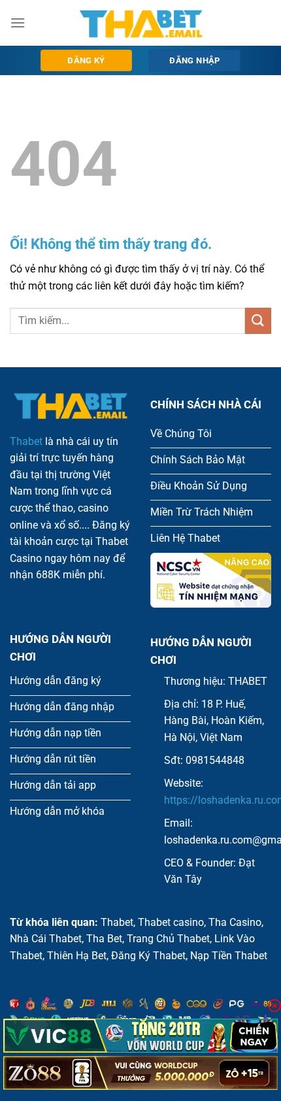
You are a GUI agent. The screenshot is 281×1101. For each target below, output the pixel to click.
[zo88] (140, 1073)
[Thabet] (140, 23)
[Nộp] (258, 320)
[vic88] (140, 1036)
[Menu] (17, 23)
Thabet (26, 441)
